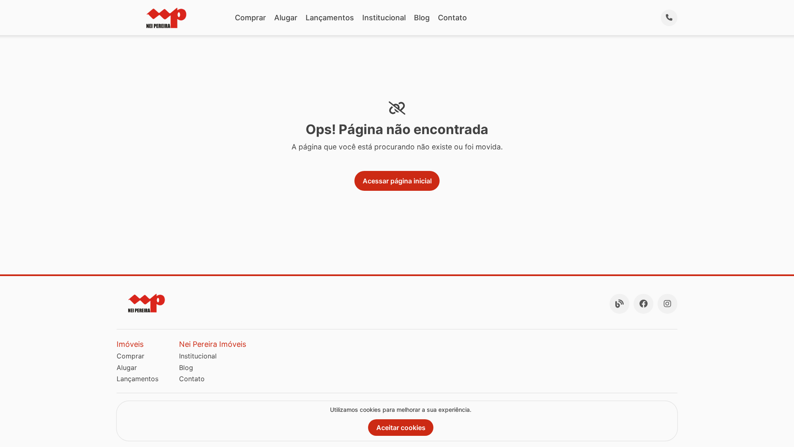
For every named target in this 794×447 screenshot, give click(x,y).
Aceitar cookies (401, 427)
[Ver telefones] (669, 18)
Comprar (250, 17)
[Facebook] (643, 304)
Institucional (384, 17)
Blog (422, 17)
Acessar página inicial (397, 181)
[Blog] (619, 304)
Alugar (285, 17)
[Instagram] (667, 304)
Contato (452, 17)
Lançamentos (330, 17)
